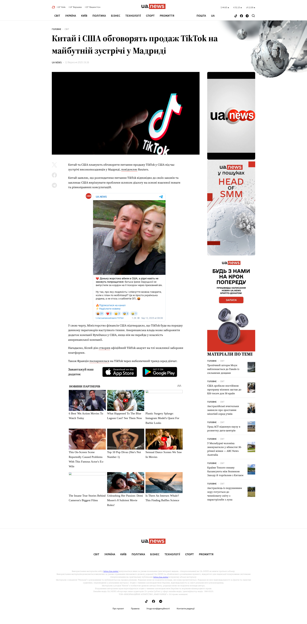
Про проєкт (118, 608)
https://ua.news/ (110, 571)
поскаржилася (99, 361)
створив (104, 348)
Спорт (150, 16)
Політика (99, 16)
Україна (70, 16)
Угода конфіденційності (158, 608)
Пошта (201, 16)
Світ (57, 16)
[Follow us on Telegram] (247, 16)
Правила (135, 608)
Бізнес (115, 16)
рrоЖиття (167, 16)
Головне (56, 29)
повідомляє (129, 169)
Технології (133, 16)
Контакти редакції (186, 608)
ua (213, 16)
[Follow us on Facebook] (241, 16)
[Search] (253, 16)
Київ (84, 16)
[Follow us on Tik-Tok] (235, 16)
